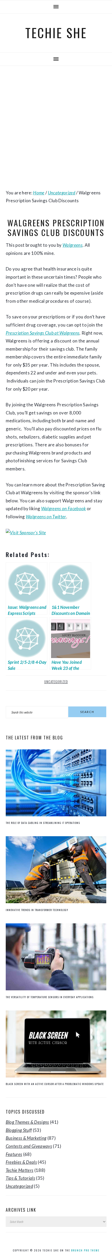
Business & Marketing (26, 1138)
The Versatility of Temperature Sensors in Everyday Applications (50, 997)
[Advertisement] (56, 127)
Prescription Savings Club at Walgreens (43, 333)
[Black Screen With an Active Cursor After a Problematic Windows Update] (56, 1076)
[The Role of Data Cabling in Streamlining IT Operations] (56, 814)
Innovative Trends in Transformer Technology (37, 910)
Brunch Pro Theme (85, 1250)
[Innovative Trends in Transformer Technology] (56, 901)
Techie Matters (20, 1170)
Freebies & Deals (21, 1162)
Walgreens (73, 245)
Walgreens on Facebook (63, 508)
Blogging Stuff (19, 1130)
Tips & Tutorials (20, 1178)
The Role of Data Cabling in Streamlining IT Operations (43, 823)
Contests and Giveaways (29, 1146)
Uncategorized (56, 681)
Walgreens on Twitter (46, 516)
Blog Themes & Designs (27, 1122)
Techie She (56, 33)
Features (14, 1154)
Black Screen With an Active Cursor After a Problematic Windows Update (55, 1084)
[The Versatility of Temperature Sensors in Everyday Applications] (56, 988)
